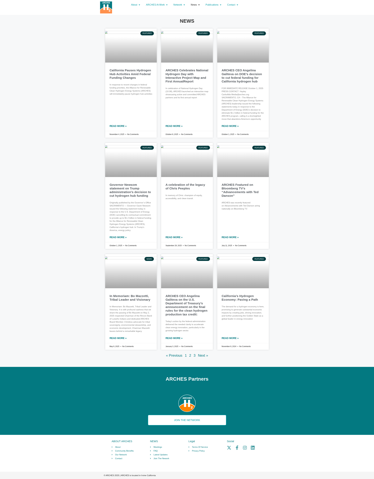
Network (177, 5)
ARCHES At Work (155, 5)
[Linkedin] (253, 448)
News (194, 5)
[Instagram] (245, 448)
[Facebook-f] (237, 448)
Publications (212, 5)
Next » (203, 355)
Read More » (118, 126)
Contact (231, 5)
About (134, 5)
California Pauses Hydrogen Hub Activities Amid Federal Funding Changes (130, 74)
